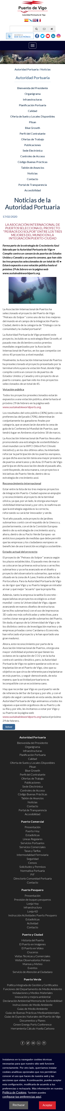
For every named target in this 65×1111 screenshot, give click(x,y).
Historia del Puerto (32, 940)
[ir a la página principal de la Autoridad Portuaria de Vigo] (33, 8)
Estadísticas (32, 835)
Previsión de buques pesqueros (32, 899)
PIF (32, 874)
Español (26, 20)
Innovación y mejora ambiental (32, 996)
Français (39, 20)
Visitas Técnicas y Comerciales (32, 956)
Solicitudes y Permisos (32, 866)
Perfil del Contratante (32, 133)
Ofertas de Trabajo (32, 139)
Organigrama (33, 93)
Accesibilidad (32, 190)
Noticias (45, 69)
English (35, 20)
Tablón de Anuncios (32, 167)
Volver (8, 726)
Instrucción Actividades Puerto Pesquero (32, 915)
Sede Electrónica (32, 150)
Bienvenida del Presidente (32, 88)
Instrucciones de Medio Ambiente (32, 1004)
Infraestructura (33, 907)
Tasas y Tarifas (32, 850)
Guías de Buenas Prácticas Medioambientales (32, 1012)
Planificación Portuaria (32, 105)
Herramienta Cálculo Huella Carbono (32, 1028)
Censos (32, 862)
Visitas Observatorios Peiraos (32, 960)
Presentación (32, 827)
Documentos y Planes (32, 1020)
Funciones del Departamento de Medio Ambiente (32, 989)
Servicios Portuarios (32, 843)
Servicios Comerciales (32, 847)
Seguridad (32, 858)
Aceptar (47, 1105)
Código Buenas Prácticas (32, 161)
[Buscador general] (36, 29)
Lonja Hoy (33, 903)
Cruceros (32, 952)
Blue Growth (32, 127)
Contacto (32, 179)
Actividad (32, 923)
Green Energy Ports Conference (32, 1024)
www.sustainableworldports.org (22, 407)
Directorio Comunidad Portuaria (33, 878)
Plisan (32, 122)
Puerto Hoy (32, 831)
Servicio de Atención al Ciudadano (33, 971)
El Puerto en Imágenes (32, 944)
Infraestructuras (32, 99)
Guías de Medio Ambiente (32, 1008)
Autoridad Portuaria (26, 69)
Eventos (32, 967)
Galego (30, 20)
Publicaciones (32, 145)
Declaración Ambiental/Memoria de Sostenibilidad (32, 1000)
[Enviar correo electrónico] (44, 29)
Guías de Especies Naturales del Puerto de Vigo (32, 1016)
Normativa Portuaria (32, 870)
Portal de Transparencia (32, 184)
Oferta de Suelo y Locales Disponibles (32, 116)
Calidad (32, 110)
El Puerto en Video (32, 948)
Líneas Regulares (32, 839)
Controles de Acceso (32, 156)
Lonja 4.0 (32, 911)
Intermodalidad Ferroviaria (32, 854)
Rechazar (19, 1105)
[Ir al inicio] (51, 29)
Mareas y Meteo (32, 964)
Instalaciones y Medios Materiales (32, 992)
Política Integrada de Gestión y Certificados (32, 985)
